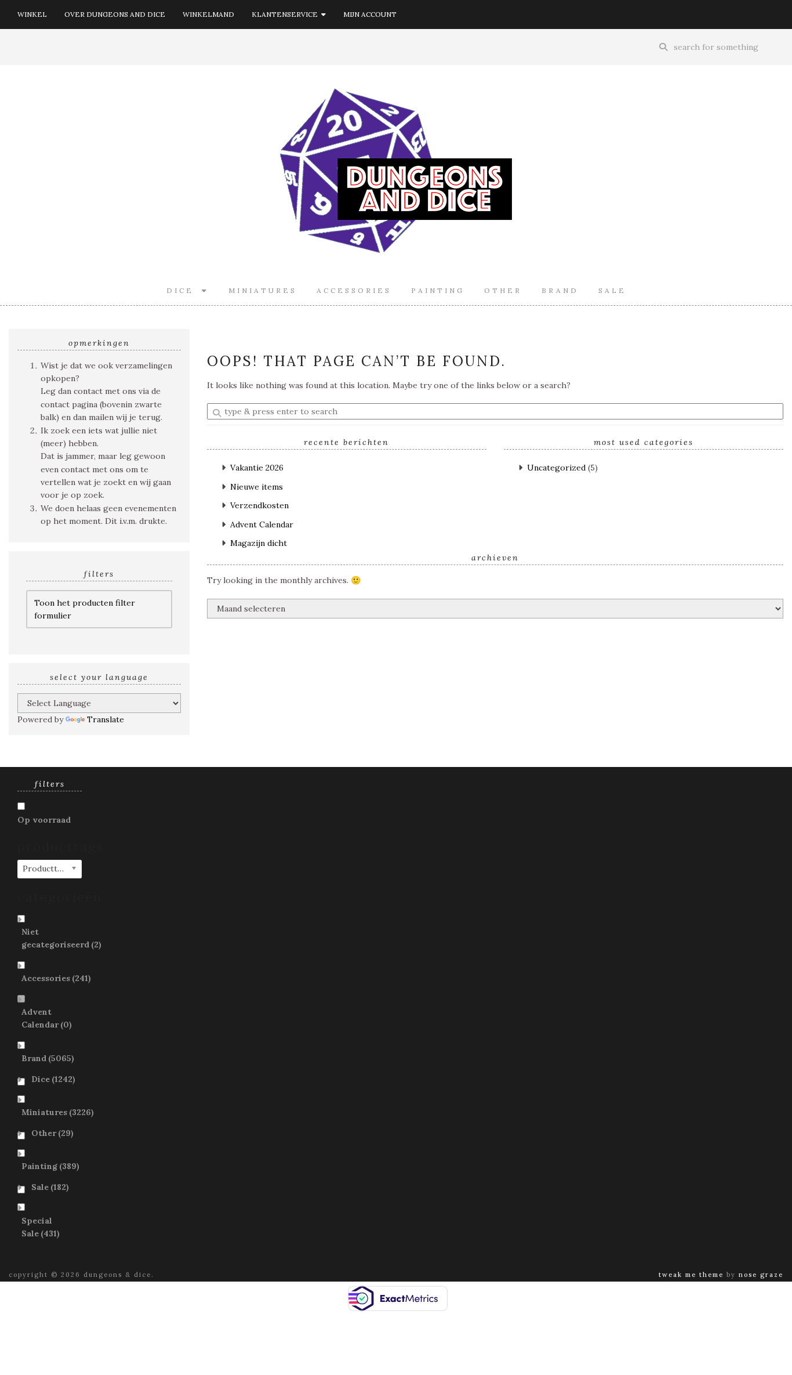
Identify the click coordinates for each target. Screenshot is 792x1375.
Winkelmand (208, 14)
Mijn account (370, 14)
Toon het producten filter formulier (84, 609)
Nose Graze (761, 1275)
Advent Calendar (261, 524)
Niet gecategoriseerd (61, 938)
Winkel (32, 14)
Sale (612, 290)
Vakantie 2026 (257, 467)
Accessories (354, 290)
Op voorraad (44, 820)
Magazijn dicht (258, 543)
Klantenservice (286, 14)
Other (503, 290)
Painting (437, 290)
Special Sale (40, 1227)
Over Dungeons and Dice (114, 14)
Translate (105, 719)
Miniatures (262, 290)
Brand (560, 290)
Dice (184, 290)
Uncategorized (556, 467)
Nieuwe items (256, 487)
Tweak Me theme (691, 1275)
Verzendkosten (259, 505)
